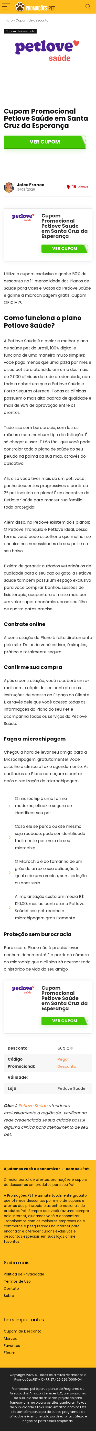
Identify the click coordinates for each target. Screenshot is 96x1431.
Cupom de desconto (32, 20)
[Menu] (6, 7)
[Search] (88, 7)
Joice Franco (31, 185)
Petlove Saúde (32, 1106)
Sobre (9, 1295)
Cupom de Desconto (22, 1331)
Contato (11, 1288)
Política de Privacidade (24, 1274)
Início (8, 20)
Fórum (9, 1352)
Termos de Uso (17, 1281)
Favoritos (12, 1345)
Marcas (10, 1338)
